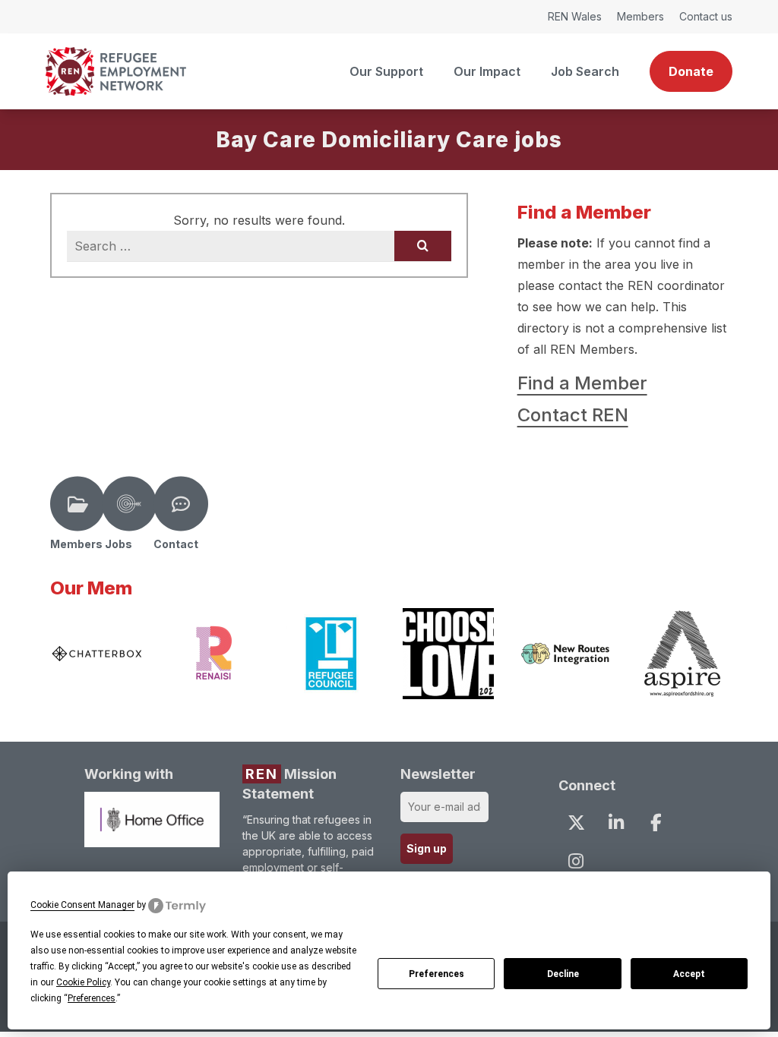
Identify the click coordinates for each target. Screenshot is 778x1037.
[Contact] (180, 504)
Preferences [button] (91, 998)
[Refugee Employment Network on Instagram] (575, 860)
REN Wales (575, 16)
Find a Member (582, 383)
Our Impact (487, 71)
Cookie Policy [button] (83, 982)
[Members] (77, 504)
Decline (563, 974)
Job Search (585, 71)
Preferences (436, 974)
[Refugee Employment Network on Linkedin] (616, 822)
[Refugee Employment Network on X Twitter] (575, 822)
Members (640, 16)
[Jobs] (129, 504)
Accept (689, 974)
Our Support (386, 71)
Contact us (705, 16)
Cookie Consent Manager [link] (82, 905)
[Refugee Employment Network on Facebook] (655, 822)
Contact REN (572, 415)
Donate (691, 71)
